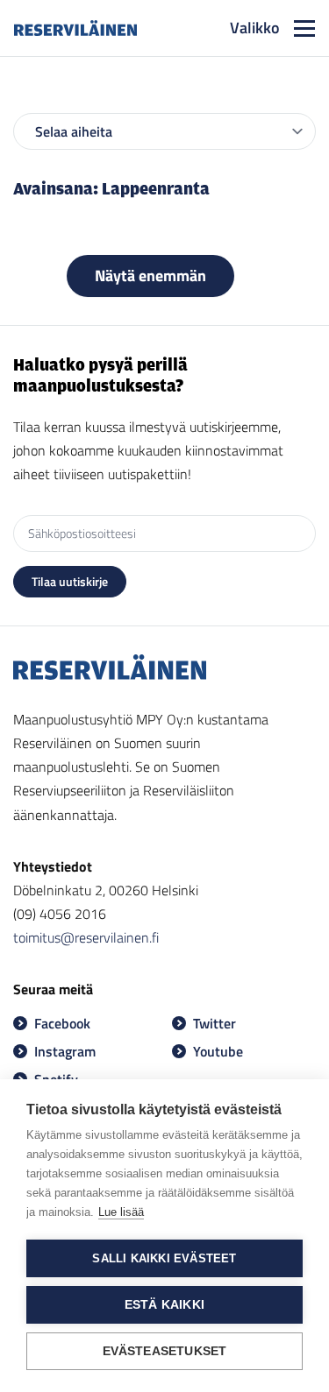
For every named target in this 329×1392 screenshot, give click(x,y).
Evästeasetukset (165, 1351)
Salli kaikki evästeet (164, 1258)
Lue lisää (121, 1212)
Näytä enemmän (150, 275)
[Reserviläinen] (75, 28)
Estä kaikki (164, 1304)
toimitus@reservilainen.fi (86, 937)
